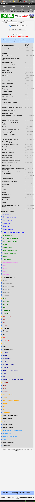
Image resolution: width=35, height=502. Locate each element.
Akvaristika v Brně (7, 209)
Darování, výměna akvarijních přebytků (12, 48)
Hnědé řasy (5, 301)
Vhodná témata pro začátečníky (17, 36)
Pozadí (4, 325)
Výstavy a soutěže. (7, 427)
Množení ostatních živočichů (10, 400)
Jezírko (4, 189)
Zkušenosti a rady (7, 349)
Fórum (21, 9)
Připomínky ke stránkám (9, 442)
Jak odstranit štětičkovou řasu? (10, 144)
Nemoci (4, 337)
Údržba (4, 268)
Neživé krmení (6, 292)
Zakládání (5, 274)
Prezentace (13, 9)
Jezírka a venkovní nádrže (10, 415)
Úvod (4, 6)
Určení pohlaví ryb (7, 229)
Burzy (4, 385)
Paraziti (4, 403)
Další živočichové (7, 394)
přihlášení (17, 450)
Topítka (4, 373)
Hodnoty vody (6, 433)
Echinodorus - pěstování (8, 113)
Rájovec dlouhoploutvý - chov (10, 120)
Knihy (4, 334)
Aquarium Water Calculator (9, 80)
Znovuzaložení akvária (8, 178)
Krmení (4, 126)
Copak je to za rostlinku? (10, 238)
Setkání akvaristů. (7, 424)
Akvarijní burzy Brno (7, 62)
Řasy (4, 298)
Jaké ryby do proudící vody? (9, 102)
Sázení (4, 256)
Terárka (32, 1)
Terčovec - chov (6, 175)
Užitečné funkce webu (8, 97)
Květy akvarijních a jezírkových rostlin (12, 115)
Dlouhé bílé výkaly (7, 142)
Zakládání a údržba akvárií (10, 262)
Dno (3, 322)
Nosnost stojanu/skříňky (8, 110)
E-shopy (4, 388)
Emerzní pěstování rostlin (9, 147)
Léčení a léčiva (6, 340)
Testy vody (5, 88)
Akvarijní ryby (6, 214)
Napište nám (22, 500)
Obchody (5, 382)
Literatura (5, 328)
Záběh (4, 271)
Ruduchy (5, 304)
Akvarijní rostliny (7, 235)
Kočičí (10, 1)
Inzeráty (30, 6)
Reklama (17, 500)
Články (22, 6)
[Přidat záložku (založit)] (1, 501)
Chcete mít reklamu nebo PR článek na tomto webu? (15, 497)
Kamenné (5, 391)
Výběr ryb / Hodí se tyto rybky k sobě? (13, 232)
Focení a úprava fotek (8, 277)
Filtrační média (6, 197)
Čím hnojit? (5, 75)
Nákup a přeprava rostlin (9, 250)
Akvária (4, 355)
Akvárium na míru (7, 155)
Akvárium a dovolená (7, 105)
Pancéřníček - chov (7, 86)
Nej (4, 9)
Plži (3, 406)
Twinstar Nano (6, 118)
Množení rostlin (7, 247)
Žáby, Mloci (6, 412)
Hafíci (4, 1)
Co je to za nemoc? (7, 149)
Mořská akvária (7, 418)
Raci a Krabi (6, 409)
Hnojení (4, 244)
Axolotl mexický (6, 94)
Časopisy (5, 331)
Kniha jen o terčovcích (8, 152)
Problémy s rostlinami (9, 253)
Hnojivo (4, 192)
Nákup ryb (5, 226)
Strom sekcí (6, 445)
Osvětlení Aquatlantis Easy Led (10, 129)
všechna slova (14, 25)
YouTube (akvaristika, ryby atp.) (10, 139)
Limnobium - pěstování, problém (11, 160)
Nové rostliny (5, 200)
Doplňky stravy (7, 283)
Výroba (4, 346)
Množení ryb (6, 223)
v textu (24, 27)
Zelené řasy (6, 313)
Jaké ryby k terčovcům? (8, 134)
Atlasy (13, 6)
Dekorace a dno (7, 316)
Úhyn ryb (4, 53)
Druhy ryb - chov (7, 220)
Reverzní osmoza (6, 165)
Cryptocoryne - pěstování (8, 132)
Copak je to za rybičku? (8, 65)
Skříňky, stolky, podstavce (10, 370)
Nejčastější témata (17, 34)
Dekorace (5, 319)
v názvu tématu (16, 27)
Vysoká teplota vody (7, 83)
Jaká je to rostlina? (7, 91)
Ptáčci (15, 1)
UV (3, 376)
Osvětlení (4, 99)
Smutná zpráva (6, 70)
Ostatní (30, 9)
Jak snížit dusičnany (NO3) (9, 67)
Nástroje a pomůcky (8, 364)
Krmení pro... (6, 289)
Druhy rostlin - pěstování (9, 241)
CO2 (4, 343)
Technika (5, 352)
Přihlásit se (31, 3)
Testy (4, 439)
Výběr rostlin (6, 259)
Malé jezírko (5, 184)
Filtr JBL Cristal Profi (7, 72)
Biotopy (4, 265)
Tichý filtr (4, 50)
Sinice (4, 202)
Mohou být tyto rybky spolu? (9, 181)
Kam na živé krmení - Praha (9, 162)
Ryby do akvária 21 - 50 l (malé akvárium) (13, 107)
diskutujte (21, 493)
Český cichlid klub (7, 157)
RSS (14, 500)
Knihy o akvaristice (7, 55)
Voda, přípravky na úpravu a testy (12, 430)
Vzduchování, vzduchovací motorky (12, 379)
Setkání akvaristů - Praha (8, 78)
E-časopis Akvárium (7, 187)
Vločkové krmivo (6, 194)
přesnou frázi (23, 25)
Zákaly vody (6, 310)
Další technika (6, 358)
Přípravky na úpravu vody (9, 436)
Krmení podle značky (8, 286)
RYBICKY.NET (4, 3)
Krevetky (5, 397)
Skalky (26, 1)
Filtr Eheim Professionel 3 (9, 137)
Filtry (4, 361)
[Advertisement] (17, 473)
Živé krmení (5, 295)
